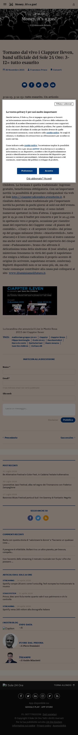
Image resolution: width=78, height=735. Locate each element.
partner (36, 149)
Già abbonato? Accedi (39, 178)
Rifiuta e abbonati (64, 104)
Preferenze (27, 171)
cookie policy (52, 133)
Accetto (49, 171)
